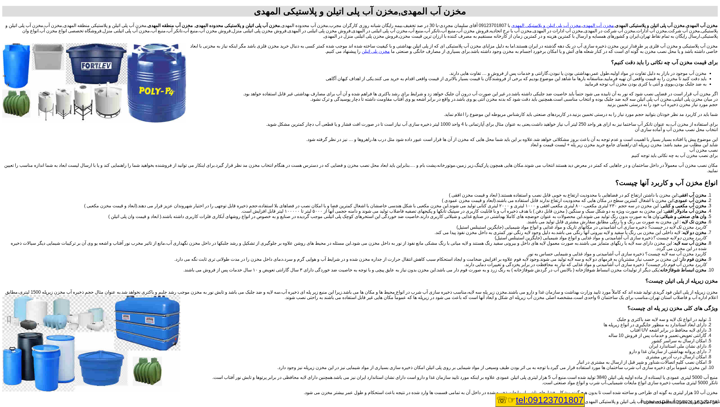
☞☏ (540, 400)
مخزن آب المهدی (598, 25)
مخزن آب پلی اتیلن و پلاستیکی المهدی (546, 25)
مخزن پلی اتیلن (376, 51)
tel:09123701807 (550, 400)
